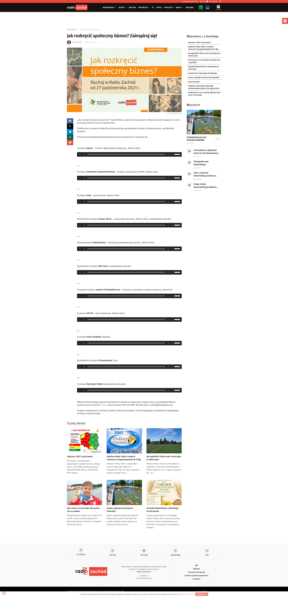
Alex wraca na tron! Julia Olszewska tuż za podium (83, 509)
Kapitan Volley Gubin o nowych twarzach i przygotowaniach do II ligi (124, 458)
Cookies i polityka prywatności (196, 575)
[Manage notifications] (4, 593)
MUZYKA (132, 7)
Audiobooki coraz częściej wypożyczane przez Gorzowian (204, 94)
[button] (285, 21)
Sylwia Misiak (77, 42)
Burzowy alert (194, 82)
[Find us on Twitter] (204, 1)
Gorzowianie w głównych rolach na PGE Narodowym (206, 151)
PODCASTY (168, 7)
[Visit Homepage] (80, 7)
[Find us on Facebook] (200, 1)
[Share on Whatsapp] (70, 137)
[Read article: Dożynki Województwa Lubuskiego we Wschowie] (164, 492)
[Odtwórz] (80, 154)
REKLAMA (190, 7)
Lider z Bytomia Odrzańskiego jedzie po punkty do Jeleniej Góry (205, 174)
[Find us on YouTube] (207, 1)
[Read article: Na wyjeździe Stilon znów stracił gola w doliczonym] (164, 440)
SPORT (121, 7)
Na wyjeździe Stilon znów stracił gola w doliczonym (163, 458)
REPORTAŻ (142, 7)
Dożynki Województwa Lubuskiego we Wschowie (162, 509)
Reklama (196, 569)
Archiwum (196, 579)
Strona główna (71, 29)
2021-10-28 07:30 (91, 42)
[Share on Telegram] (70, 131)
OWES (103, 404)
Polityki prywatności (186, 594)
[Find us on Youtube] (144, 551)
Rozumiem (201, 594)
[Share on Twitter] (70, 126)
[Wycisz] (172, 154)
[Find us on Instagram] (210, 1)
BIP (196, 565)
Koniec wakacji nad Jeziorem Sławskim (120, 509)
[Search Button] (220, 1)
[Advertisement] (144, 20)
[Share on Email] (70, 142)
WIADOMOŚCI (108, 7)
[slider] (177, 154)
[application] (129, 154)
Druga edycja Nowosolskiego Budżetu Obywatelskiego (205, 186)
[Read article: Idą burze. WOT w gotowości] (84, 440)
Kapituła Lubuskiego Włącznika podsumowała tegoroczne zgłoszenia (203, 87)
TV (153, 7)
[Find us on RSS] (213, 1)
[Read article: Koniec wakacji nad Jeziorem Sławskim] (124, 492)
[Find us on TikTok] (216, 1)
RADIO (178, 7)
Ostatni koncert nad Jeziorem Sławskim (196, 138)
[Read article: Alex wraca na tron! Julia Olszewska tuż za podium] (84, 492)
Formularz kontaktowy (196, 572)
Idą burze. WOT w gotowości (80, 456)
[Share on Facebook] (70, 121)
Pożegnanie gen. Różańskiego (201, 163)
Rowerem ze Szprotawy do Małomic (202, 73)
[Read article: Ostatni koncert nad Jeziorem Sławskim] (204, 122)
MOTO (159, 7)
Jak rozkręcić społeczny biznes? (90, 29)
